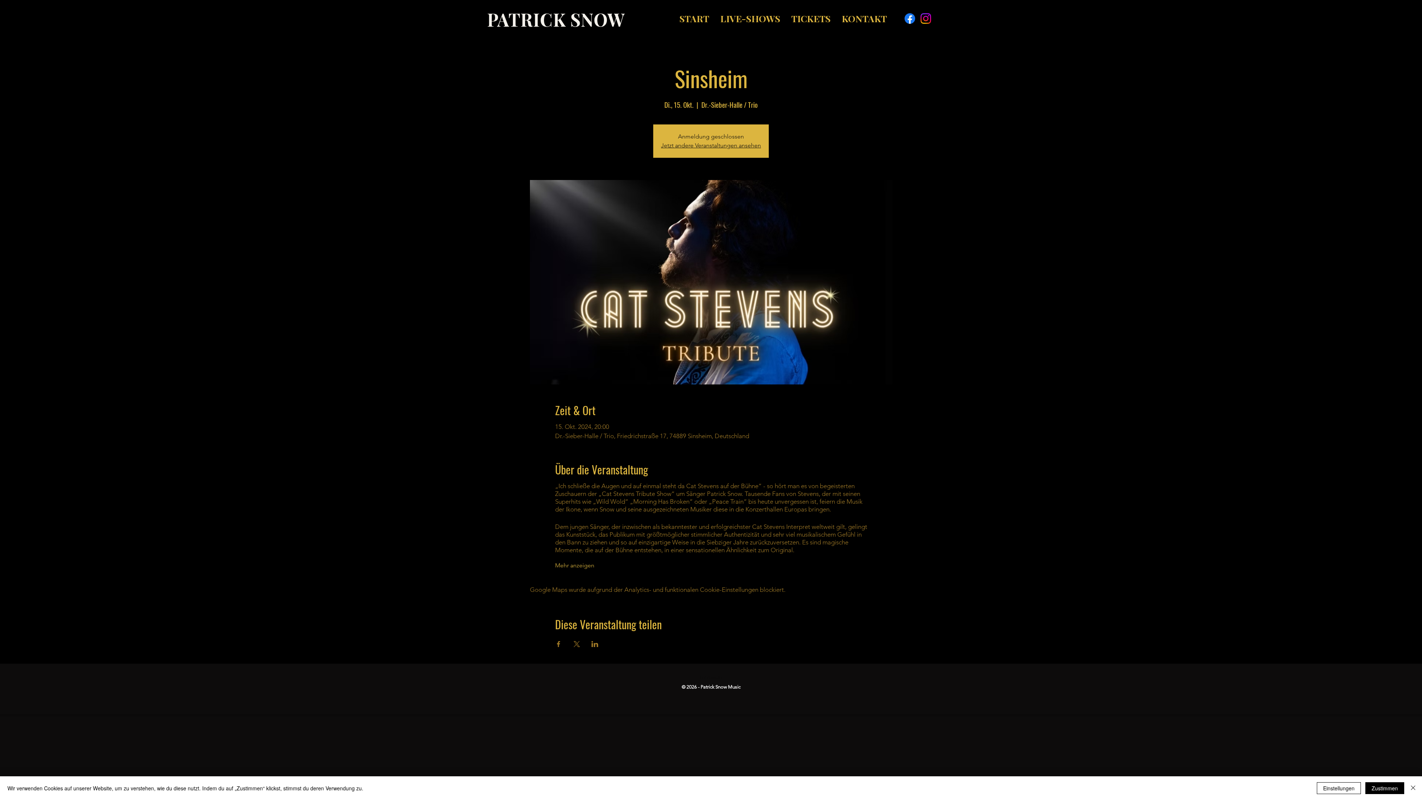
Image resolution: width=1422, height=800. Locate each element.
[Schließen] (1413, 788)
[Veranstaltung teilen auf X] (576, 644)
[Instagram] (926, 18)
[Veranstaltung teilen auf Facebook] (558, 644)
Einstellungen (1339, 788)
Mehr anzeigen (574, 565)
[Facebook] (910, 18)
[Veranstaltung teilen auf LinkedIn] (594, 644)
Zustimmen (1385, 788)
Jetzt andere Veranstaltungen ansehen (711, 145)
